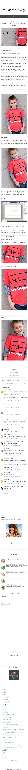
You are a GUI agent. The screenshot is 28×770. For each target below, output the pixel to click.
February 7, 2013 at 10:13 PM (12, 445)
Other (26, 379)
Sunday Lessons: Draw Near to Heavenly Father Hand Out (14, 744)
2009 (3, 755)
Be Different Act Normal (14, 374)
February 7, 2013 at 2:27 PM (11, 424)
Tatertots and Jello (14, 372)
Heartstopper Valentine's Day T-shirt (9, 737)
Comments (4, 605)
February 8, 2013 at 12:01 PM (12, 455)
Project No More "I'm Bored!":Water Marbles (13, 578)
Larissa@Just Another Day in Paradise (12, 427)
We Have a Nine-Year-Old (8, 727)
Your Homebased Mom (14, 375)
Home (14, 514)
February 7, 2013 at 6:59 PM (11, 438)
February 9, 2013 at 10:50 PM (12, 476)
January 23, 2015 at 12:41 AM (12, 490)
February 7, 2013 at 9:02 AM (11, 414)
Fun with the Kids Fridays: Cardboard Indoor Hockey (13, 747)
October (4, 699)
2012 (3, 750)
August (4, 702)
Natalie (5, 448)
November (5, 697)
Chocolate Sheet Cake (7, 722)
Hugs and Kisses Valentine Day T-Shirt (10, 734)
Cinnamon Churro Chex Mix (10, 584)
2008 (3, 757)
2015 (3, 691)
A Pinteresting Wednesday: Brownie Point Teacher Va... (13, 732)
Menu (14, 16)
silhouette (16, 383)
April (4, 709)
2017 (3, 687)
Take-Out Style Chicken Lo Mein (9, 714)
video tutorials (19, 235)
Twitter (16, 379)
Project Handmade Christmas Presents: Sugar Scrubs (15, 564)
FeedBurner (16, 663)
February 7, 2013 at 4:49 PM (11, 431)
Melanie (5, 410)
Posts (3, 603)
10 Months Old (5, 739)
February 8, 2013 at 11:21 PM (12, 469)
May (4, 707)
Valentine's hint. (7, 396)
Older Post (25, 514)
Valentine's (22, 383)
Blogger (16, 760)
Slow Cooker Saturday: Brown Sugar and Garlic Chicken (13, 729)
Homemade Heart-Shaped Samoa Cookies (11, 730)
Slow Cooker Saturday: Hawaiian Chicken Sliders (12, 745)
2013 (3, 694)
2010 (3, 754)
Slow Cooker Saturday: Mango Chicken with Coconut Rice (14, 735)
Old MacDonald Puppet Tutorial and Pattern (13, 557)
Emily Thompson (7, 458)
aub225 (5, 479)
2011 (3, 752)
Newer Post (3, 514)
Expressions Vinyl (4, 59)
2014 (3, 692)
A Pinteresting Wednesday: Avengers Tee (10, 724)
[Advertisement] (14, 504)
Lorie (5, 417)
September (5, 701)
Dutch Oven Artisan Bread (10, 571)
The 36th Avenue (14, 371)
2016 (3, 689)
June (4, 706)
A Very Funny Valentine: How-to (9, 742)
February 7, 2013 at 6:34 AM (11, 407)
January (4, 749)
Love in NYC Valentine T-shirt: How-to (10, 740)
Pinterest (21, 379)
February (4, 712)
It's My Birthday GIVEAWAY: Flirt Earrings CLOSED (12, 725)
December (5, 696)
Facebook (12, 379)
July (4, 704)
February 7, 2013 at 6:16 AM (11, 400)
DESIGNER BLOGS (17, 769)
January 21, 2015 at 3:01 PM (11, 483)
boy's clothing (10, 383)
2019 (3, 686)
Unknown (6, 389)
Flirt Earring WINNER (7, 719)
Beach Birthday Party (7, 717)
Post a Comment (4, 493)
